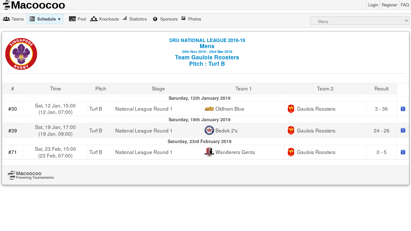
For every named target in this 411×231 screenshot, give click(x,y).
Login (373, 5)
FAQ (405, 5)
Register (389, 5)
